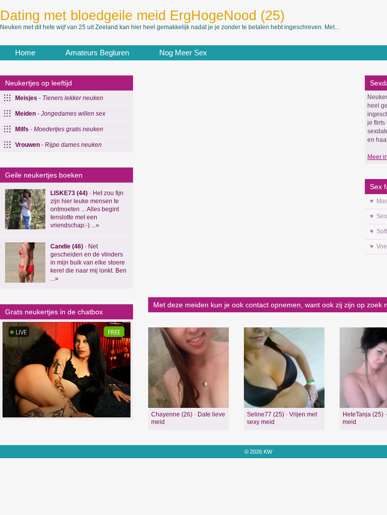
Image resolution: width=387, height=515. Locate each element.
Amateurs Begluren (97, 52)
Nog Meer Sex (183, 52)
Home (25, 52)
